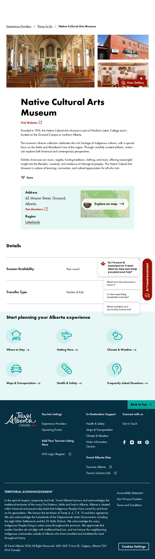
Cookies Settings (134, 546)
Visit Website (29, 123)
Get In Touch (129, 424)
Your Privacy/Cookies (129, 499)
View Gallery (135, 83)
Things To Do (44, 26)
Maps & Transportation (99, 430)
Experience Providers (18, 26)
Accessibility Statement (130, 493)
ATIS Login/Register (53, 454)
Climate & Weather (97, 436)
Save (29, 178)
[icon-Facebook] (125, 442)
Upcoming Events (52, 430)
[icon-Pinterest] (147, 442)
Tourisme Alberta (96, 467)
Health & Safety (95, 424)
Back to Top (139, 404)
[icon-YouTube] (139, 442)
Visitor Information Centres (96, 444)
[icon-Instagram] (132, 442)
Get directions (34, 209)
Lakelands (32, 222)
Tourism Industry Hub (98, 473)
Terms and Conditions (129, 505)
